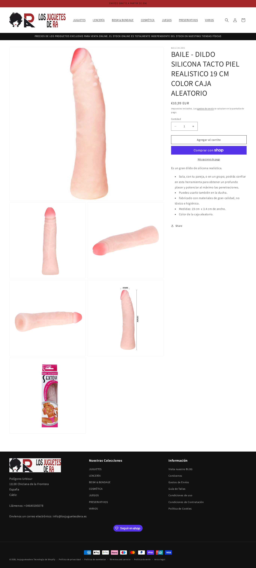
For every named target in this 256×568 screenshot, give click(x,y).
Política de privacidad (70, 559)
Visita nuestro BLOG (180, 469)
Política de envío (142, 559)
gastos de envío (205, 108)
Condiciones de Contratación (186, 502)
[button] (81, 20)
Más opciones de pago (209, 159)
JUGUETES (95, 469)
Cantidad (176, 119)
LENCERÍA (95, 475)
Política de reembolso (95, 559)
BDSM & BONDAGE (100, 482)
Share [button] (178, 225)
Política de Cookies (180, 508)
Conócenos (175, 475)
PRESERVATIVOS (98, 502)
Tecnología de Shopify (44, 559)
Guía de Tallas (176, 488)
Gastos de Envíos (178, 482)
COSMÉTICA (96, 488)
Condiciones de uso (180, 495)
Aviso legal (159, 559)
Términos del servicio (120, 559)
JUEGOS (94, 495)
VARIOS (93, 508)
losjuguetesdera (25, 559)
